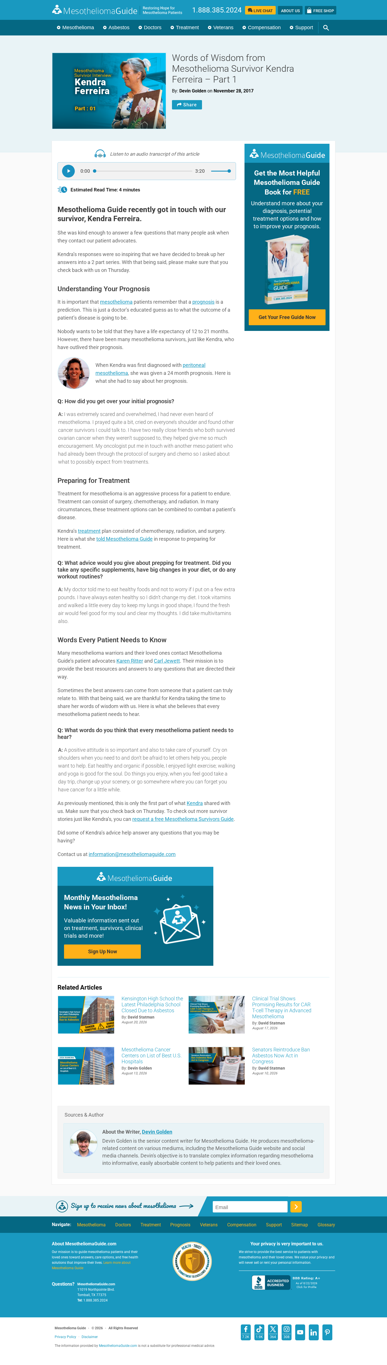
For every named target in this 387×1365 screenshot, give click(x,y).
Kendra (195, 803)
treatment (89, 531)
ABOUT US (290, 11)
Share (190, 104)
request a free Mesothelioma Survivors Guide (183, 819)
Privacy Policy (65, 1337)
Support (304, 27)
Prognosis (180, 1225)
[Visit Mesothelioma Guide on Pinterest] (327, 1332)
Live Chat (263, 11)
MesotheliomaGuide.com (120, 9)
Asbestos (119, 27)
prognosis (203, 302)
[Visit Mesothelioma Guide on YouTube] (300, 1332)
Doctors (152, 27)
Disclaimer (90, 1337)
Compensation (264, 27)
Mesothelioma (78, 27)
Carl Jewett (167, 661)
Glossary (326, 1225)
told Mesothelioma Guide (124, 539)
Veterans (223, 27)
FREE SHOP (323, 11)
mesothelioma (116, 302)
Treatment (187, 27)
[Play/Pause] (68, 171)
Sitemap (299, 1225)
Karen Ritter (129, 661)
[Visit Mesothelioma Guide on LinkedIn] (314, 1332)
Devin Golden (157, 1132)
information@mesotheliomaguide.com (132, 854)
